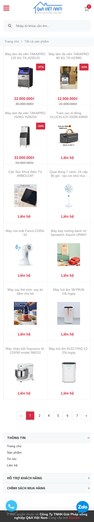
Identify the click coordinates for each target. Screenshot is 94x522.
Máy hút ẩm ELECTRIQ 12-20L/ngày (69, 350)
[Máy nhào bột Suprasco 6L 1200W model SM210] (25, 372)
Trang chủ (14, 446)
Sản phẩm (14, 452)
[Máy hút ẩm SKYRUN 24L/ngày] (68, 313)
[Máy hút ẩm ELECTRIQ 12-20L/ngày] (68, 372)
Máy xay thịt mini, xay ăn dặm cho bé (25, 291)
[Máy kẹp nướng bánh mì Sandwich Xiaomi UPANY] (68, 255)
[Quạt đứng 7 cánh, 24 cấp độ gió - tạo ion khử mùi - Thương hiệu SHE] (68, 196)
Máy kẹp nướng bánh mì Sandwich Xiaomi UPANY (69, 233)
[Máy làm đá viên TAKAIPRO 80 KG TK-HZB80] (68, 78)
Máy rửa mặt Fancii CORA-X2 (25, 233)
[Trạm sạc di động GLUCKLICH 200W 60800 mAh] (68, 137)
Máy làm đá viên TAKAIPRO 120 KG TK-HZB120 (25, 56)
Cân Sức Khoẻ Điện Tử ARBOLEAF (25, 174)
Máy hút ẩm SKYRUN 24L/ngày (68, 291)
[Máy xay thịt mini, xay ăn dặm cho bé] (25, 313)
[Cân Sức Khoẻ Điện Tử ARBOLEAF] (25, 196)
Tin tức (12, 459)
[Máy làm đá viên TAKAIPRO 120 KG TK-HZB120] (25, 78)
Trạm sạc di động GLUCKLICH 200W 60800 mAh (69, 115)
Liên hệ (12, 465)
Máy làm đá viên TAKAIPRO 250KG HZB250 (25, 115)
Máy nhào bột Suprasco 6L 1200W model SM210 (25, 350)
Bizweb (74, 517)
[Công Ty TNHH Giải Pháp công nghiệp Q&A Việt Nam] (44, 7)
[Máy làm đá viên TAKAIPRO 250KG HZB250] (25, 137)
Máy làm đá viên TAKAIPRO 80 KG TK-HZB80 (69, 56)
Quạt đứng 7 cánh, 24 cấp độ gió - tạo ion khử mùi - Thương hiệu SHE (69, 174)
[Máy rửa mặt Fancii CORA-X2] (25, 255)
